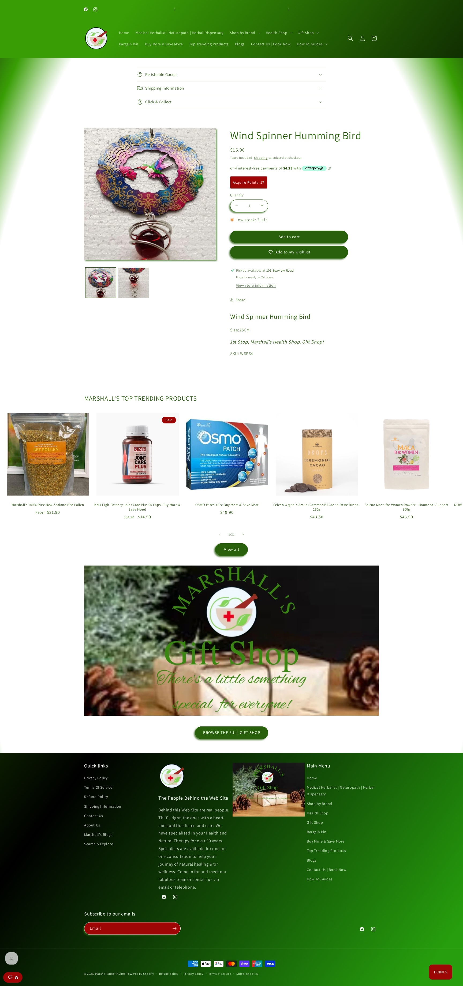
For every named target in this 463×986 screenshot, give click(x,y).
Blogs (311, 860)
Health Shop (317, 813)
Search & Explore (98, 843)
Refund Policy (96, 796)
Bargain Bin (317, 831)
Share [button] (240, 299)
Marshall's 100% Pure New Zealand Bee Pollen (48, 505)
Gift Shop (315, 822)
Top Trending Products (326, 850)
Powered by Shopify (140, 974)
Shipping (261, 158)
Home (312, 777)
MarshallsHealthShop (110, 974)
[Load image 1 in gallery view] (100, 283)
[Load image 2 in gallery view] (133, 283)
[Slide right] (243, 535)
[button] (245, 32)
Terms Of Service (98, 787)
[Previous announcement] (174, 9)
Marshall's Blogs (98, 834)
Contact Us (93, 815)
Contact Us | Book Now (326, 869)
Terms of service (219, 974)
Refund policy (168, 974)
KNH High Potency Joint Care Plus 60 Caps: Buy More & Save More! (137, 507)
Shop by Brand (319, 803)
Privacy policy (193, 974)
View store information (256, 285)
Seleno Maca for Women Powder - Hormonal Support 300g (406, 507)
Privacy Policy (95, 777)
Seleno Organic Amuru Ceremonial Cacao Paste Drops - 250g (316, 507)
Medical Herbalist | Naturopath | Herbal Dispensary (341, 790)
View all (231, 549)
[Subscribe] (174, 928)
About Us (92, 825)
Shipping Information (102, 806)
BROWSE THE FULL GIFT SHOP (231, 732)
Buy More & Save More (326, 841)
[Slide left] (220, 535)
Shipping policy (247, 974)
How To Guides (320, 879)
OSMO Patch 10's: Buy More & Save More (227, 505)
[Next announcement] (288, 9)
